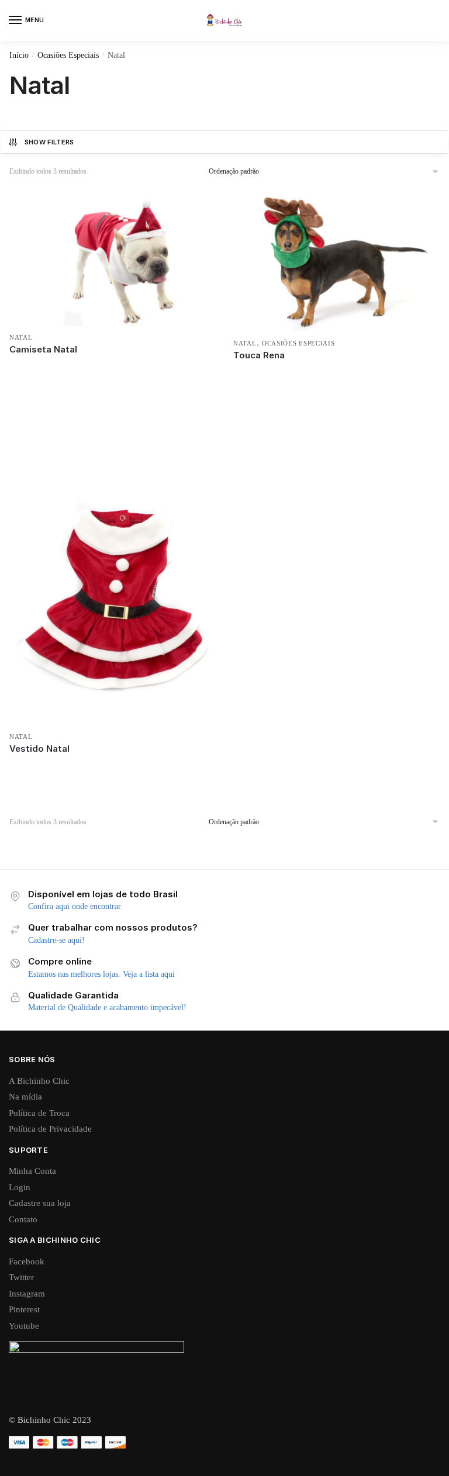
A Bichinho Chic (39, 1081)
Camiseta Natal (43, 349)
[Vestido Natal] (112, 570)
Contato (23, 1219)
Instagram (27, 1293)
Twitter (21, 1277)
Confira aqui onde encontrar (74, 906)
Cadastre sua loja (40, 1203)
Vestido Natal (39, 748)
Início (19, 55)
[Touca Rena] (336, 260)
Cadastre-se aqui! (56, 940)
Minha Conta (32, 1171)
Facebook (26, 1261)
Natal (21, 337)
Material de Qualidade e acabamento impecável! (107, 1007)
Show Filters (49, 142)
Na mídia (25, 1096)
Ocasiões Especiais (68, 55)
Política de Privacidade (50, 1128)
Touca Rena (259, 355)
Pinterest (24, 1309)
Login (19, 1187)
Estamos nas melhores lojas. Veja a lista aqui (101, 974)
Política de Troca (39, 1113)
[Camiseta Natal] (112, 257)
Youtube (24, 1325)
